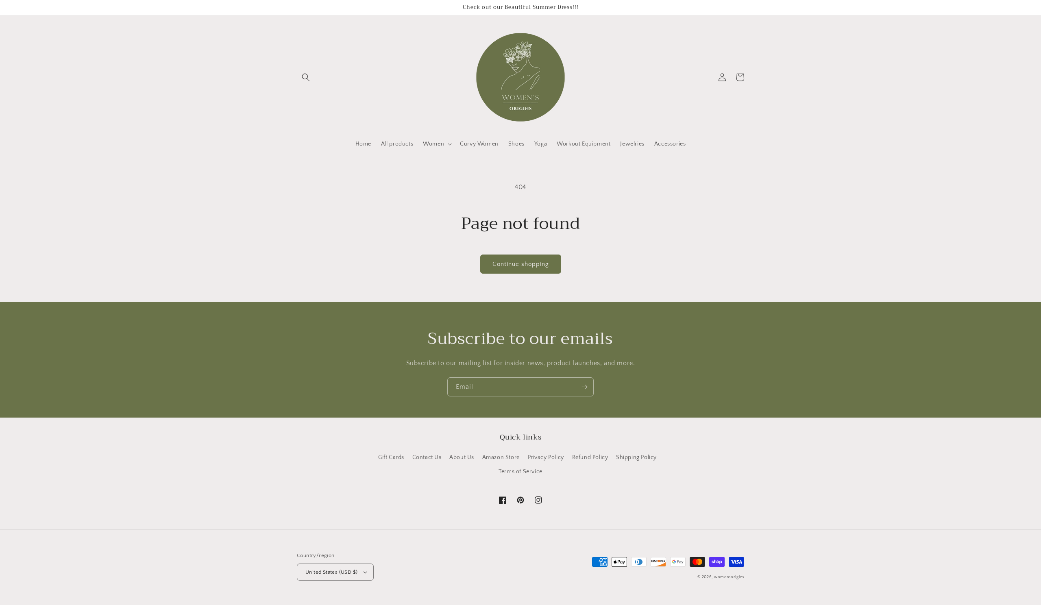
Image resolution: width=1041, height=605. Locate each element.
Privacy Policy (546, 457)
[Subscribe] (584, 386)
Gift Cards (391, 457)
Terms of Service (520, 471)
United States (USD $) (331, 572)
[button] (306, 77)
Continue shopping (520, 264)
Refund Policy (590, 457)
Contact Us (427, 457)
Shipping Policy (636, 457)
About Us (461, 457)
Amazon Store (501, 457)
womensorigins (729, 577)
